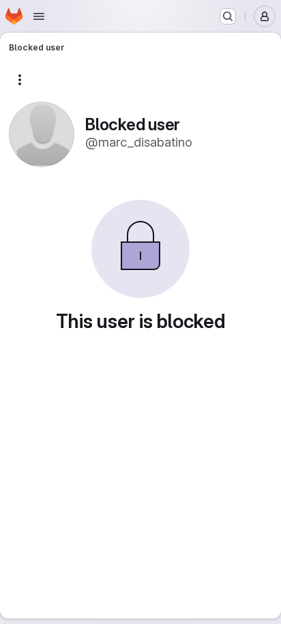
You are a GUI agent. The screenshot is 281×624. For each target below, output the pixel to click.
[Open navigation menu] (39, 16)
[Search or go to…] (228, 16)
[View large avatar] (41, 133)
